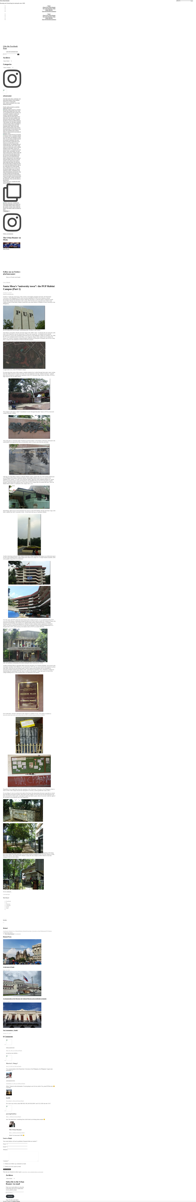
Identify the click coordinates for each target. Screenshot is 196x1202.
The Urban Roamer (4, 0)
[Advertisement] (98, 32)
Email (5, 1146)
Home (49, 6)
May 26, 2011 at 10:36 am (12, 1050)
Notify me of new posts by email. (13, 1166)
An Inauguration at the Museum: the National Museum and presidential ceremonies (24, 998)
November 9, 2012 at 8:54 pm (13, 1101)
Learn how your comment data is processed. (32, 1172)
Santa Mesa (10, 932)
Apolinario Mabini (7, 931)
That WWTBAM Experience (49, 11)
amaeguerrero (10, 1080)
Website (5, 1149)
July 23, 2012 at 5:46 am (12, 1066)
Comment (6, 1161)
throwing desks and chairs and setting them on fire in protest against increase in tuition (23, 715)
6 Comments (18, 934)
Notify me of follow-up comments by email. (15, 1163)
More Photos (6, 249)
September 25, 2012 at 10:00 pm (14, 1083)
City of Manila (6, 282)
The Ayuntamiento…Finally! (10, 1030)
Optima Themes (16, 1201)
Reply (20, 1050)
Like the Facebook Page (12, 51)
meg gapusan (10, 1047)
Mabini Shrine (22, 931)
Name (5, 1144)
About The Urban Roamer (49, 7)
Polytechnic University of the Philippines (36, 931)
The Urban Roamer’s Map (49, 8)
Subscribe (10, 1196)
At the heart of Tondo (8, 967)
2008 (31, 483)
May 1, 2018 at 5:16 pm (12, 1116)
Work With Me (49, 10)
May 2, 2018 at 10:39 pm (15, 1132)
